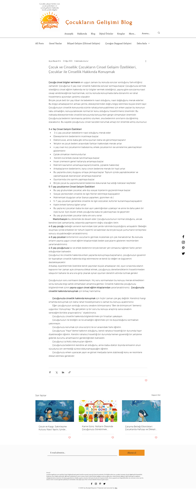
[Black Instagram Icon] (183, 242)
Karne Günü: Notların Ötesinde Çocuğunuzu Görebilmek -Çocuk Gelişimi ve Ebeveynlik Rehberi (97, 428)
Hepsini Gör (156, 395)
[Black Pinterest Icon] (183, 248)
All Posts (39, 43)
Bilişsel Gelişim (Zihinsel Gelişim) (83, 43)
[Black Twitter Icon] (183, 253)
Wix (116, 488)
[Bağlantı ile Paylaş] (69, 372)
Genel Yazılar (55, 43)
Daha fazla (142, 43)
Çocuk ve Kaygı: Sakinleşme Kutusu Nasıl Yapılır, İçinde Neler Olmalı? (53, 428)
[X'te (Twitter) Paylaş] (56, 372)
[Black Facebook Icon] (183, 237)
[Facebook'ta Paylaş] (50, 372)
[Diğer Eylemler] (145, 61)
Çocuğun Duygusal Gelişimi (118, 43)
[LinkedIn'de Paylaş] (63, 372)
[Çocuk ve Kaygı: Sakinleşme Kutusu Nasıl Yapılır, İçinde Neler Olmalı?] (54, 411)
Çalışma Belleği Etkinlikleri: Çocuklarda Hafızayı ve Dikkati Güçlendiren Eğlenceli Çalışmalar (140, 428)
